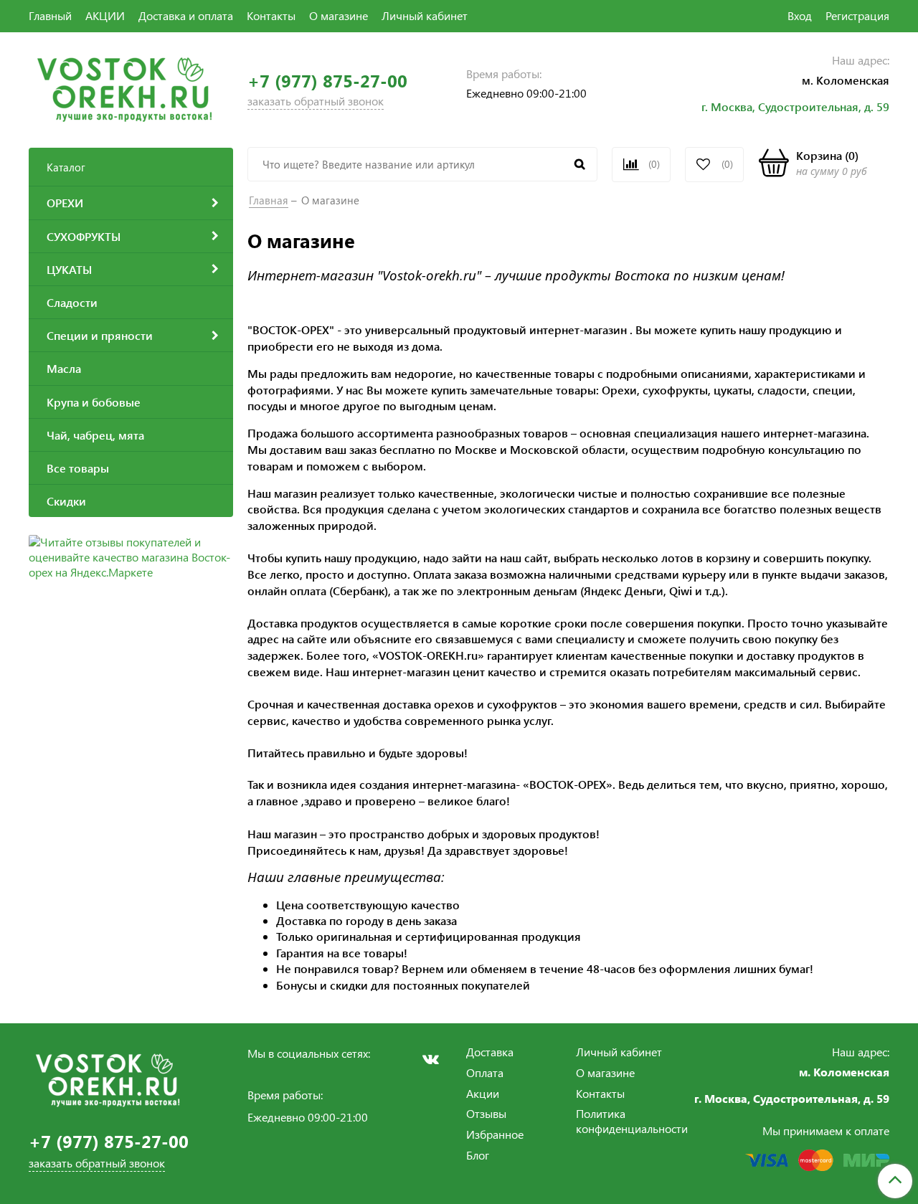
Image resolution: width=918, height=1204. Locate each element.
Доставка (490, 1051)
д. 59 (876, 106)
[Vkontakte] (430, 1059)
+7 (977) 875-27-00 (327, 81)
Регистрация (857, 15)
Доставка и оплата (185, 15)
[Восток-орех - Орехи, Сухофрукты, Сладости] (124, 87)
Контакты (271, 15)
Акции (482, 1093)
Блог (477, 1154)
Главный (50, 15)
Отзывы (486, 1113)
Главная (268, 200)
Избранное (495, 1134)
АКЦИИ (105, 15)
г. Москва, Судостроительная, (782, 106)
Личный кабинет (425, 15)
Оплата (484, 1072)
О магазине (338, 15)
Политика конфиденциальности (632, 1121)
